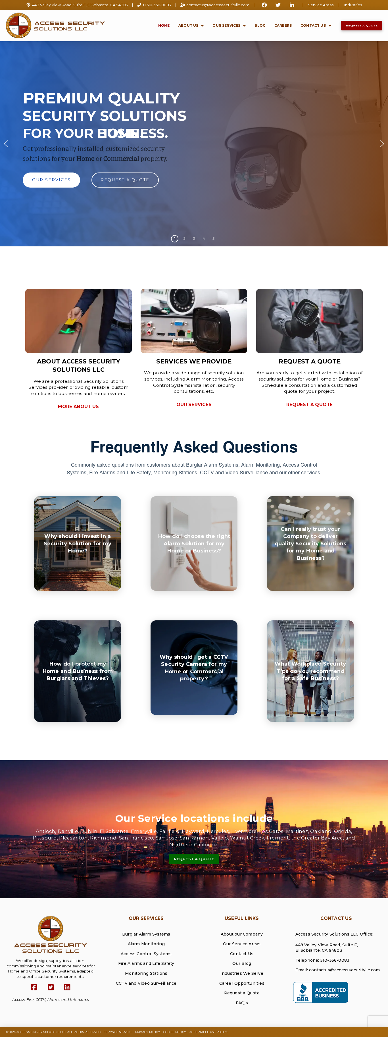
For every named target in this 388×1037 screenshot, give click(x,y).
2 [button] (184, 238)
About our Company (242, 934)
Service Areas (320, 5)
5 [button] (213, 238)
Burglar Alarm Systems (146, 934)
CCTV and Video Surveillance (146, 983)
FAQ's (242, 1002)
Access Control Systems (146, 953)
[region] (194, 143)
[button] (6, 143)
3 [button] (194, 238)
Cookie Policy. (175, 1032)
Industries (353, 5)
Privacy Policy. (147, 1032)
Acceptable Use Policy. (208, 1032)
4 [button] (204, 238)
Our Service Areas (242, 943)
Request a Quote (242, 993)
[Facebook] (34, 987)
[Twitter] (50, 987)
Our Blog (241, 963)
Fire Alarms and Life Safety (146, 963)
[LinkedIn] (67, 987)
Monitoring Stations (146, 973)
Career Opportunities (241, 983)
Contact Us (241, 953)
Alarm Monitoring (146, 943)
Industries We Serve (241, 973)
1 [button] (175, 238)
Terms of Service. (118, 1032)
